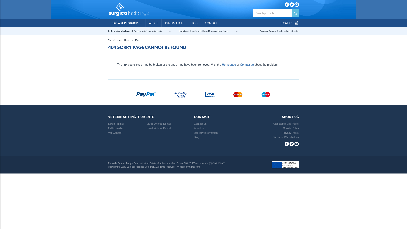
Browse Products (125, 23)
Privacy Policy (291, 133)
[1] (295, 13)
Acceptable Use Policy (286, 123)
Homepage (229, 64)
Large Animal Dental (159, 123)
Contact (211, 23)
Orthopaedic (115, 128)
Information (174, 23)
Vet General (115, 133)
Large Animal (116, 123)
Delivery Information (206, 133)
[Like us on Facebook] (287, 4)
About (153, 23)
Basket (286, 23)
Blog (194, 23)
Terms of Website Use (286, 137)
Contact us (247, 64)
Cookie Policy (291, 128)
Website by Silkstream (188, 166)
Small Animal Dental (159, 128)
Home (127, 40)
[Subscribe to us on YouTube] (296, 4)
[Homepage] (132, 9)
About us (199, 128)
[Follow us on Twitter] (292, 4)
